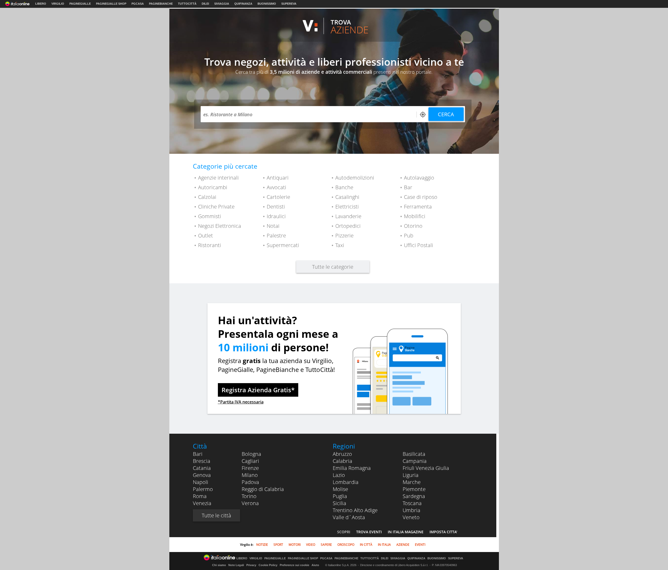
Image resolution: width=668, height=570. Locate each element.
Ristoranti (209, 245)
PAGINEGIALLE (80, 3)
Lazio (339, 475)
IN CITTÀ (366, 544)
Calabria (342, 460)
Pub (408, 235)
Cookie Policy (268, 565)
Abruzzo (342, 453)
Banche (344, 187)
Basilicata (414, 453)
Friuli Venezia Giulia (426, 467)
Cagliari (250, 460)
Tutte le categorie (332, 266)
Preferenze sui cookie (294, 565)
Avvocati (276, 187)
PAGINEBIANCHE (161, 3)
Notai (273, 225)
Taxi (339, 245)
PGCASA (138, 3)
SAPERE (326, 544)
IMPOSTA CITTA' (443, 531)
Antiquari (278, 177)
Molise (340, 489)
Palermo (203, 489)
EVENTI (420, 544)
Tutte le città (216, 515)
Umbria (411, 510)
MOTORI (295, 544)
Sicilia (339, 503)
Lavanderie (348, 216)
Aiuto (315, 565)
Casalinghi (347, 196)
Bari (197, 453)
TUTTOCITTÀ (187, 3)
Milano (250, 475)
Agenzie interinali (218, 177)
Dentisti (276, 206)
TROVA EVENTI (369, 531)
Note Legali (236, 565)
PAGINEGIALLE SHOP (111, 3)
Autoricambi (212, 187)
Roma (200, 496)
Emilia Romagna (352, 467)
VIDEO (310, 544)
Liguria (411, 475)
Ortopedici (348, 225)
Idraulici (276, 216)
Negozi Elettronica (219, 225)
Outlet (205, 235)
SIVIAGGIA (221, 3)
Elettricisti (347, 206)
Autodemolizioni (354, 177)
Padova (250, 482)
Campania (415, 460)
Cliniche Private (216, 206)
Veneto (411, 517)
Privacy (251, 565)
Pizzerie (344, 235)
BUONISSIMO (267, 3)
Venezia (202, 503)
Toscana (412, 503)
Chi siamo (219, 565)
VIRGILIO (57, 3)
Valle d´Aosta (349, 517)
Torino (249, 496)
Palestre (276, 235)
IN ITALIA (384, 544)
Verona (250, 503)
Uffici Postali (418, 245)
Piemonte (414, 489)
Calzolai (207, 196)
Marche (412, 482)
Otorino (413, 225)
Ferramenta (418, 206)
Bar (408, 187)
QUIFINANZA (243, 3)
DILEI (205, 3)
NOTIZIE (262, 544)
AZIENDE (402, 544)
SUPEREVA (288, 3)
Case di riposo (420, 196)
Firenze (250, 467)
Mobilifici (414, 216)
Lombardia (346, 482)
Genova (202, 475)
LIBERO (40, 3)
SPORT (278, 544)
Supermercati (283, 245)
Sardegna (414, 496)
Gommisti (209, 216)
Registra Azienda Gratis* (258, 389)
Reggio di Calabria (263, 489)
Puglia (340, 496)
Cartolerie (278, 196)
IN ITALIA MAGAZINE (406, 531)
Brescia (201, 460)
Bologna (251, 453)
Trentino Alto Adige (355, 510)
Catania (202, 467)
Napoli (200, 482)
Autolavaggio (419, 177)
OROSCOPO (345, 544)
